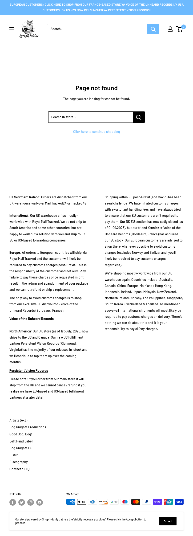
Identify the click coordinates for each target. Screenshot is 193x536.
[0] (180, 29)
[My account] (170, 29)
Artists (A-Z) (18, 420)
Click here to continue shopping (96, 132)
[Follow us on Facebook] (12, 502)
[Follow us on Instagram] (30, 502)
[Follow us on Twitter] (21, 502)
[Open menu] (11, 29)
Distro (13, 455)
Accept (168, 521)
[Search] (153, 29)
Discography (18, 462)
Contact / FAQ (19, 469)
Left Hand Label (20, 441)
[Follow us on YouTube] (39, 502)
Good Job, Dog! (20, 434)
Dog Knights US (20, 448)
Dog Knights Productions (27, 427)
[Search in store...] (139, 117)
